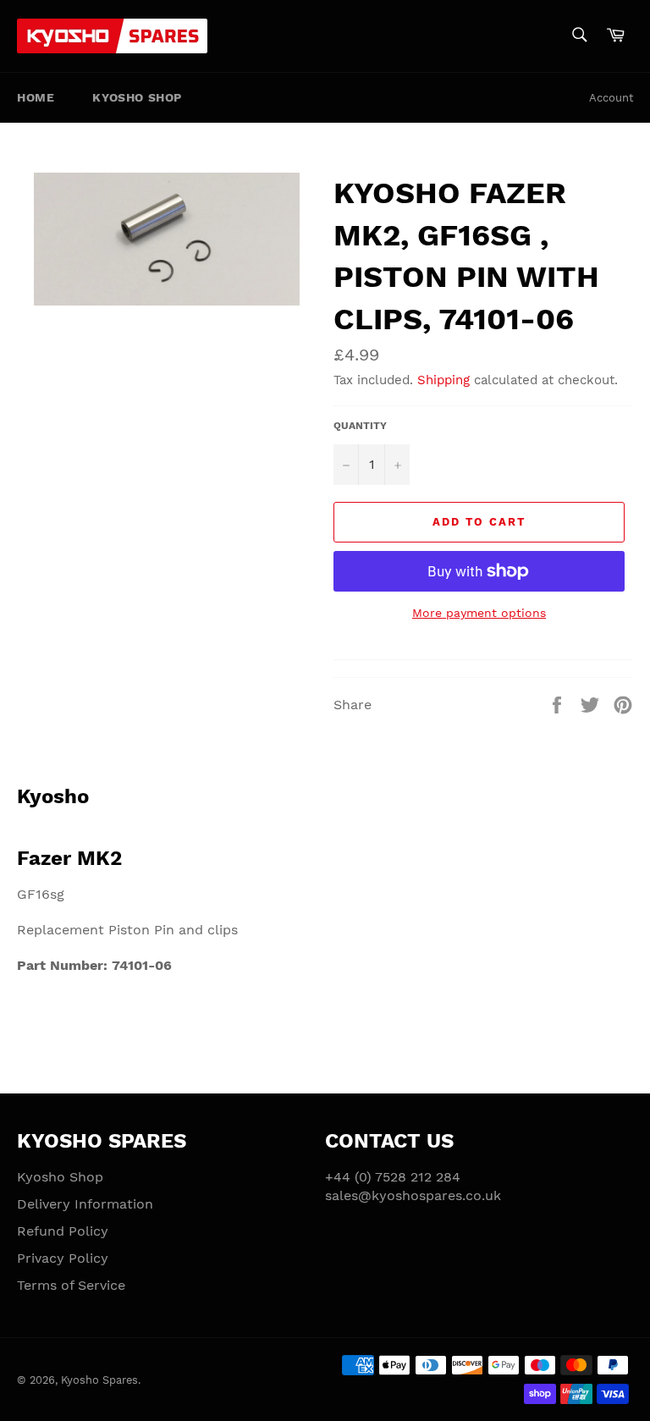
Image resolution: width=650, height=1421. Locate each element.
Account (611, 97)
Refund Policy (62, 1231)
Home (35, 97)
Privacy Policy (62, 1258)
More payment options (479, 613)
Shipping (443, 380)
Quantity (360, 426)
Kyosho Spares (99, 1380)
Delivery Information (85, 1204)
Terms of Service (71, 1285)
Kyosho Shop (137, 97)
